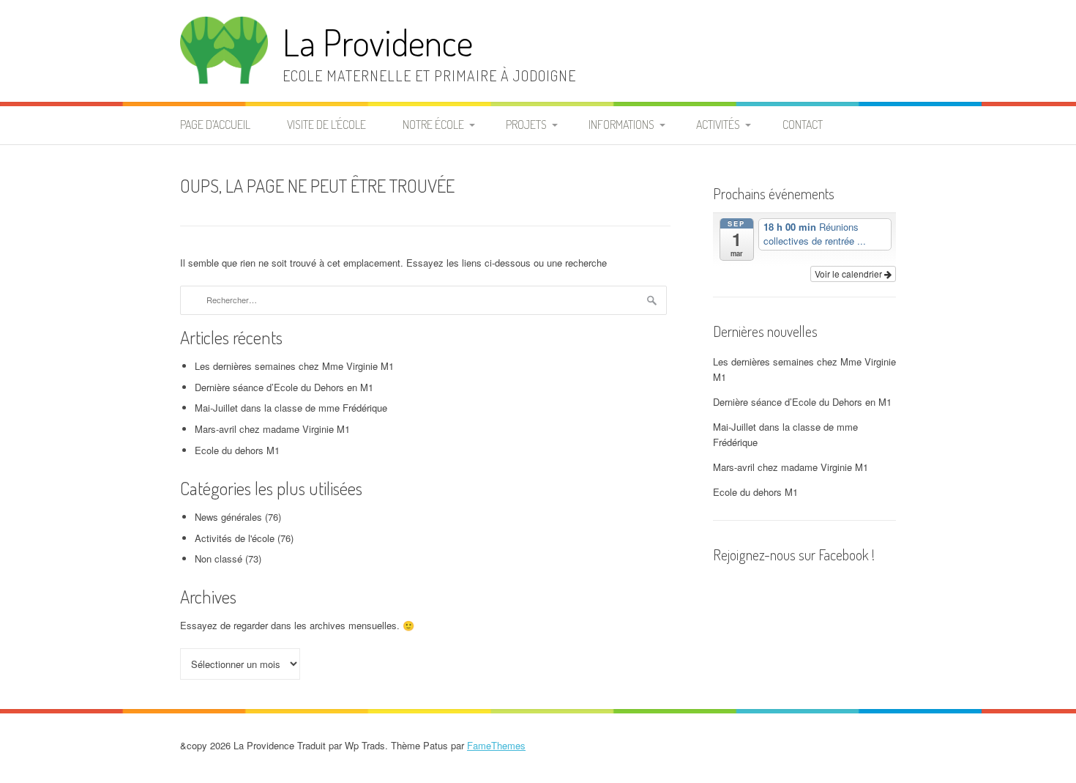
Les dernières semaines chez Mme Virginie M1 (294, 366)
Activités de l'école (234, 538)
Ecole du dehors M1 (237, 450)
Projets (526, 124)
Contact (802, 124)
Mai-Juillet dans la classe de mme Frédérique (291, 408)
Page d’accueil (215, 124)
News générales (228, 517)
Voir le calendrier (849, 273)
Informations (621, 124)
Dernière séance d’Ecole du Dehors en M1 (284, 387)
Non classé (218, 558)
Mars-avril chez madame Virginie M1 (272, 429)
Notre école (433, 124)
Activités (718, 124)
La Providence (378, 42)
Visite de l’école (326, 124)
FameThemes (496, 745)
